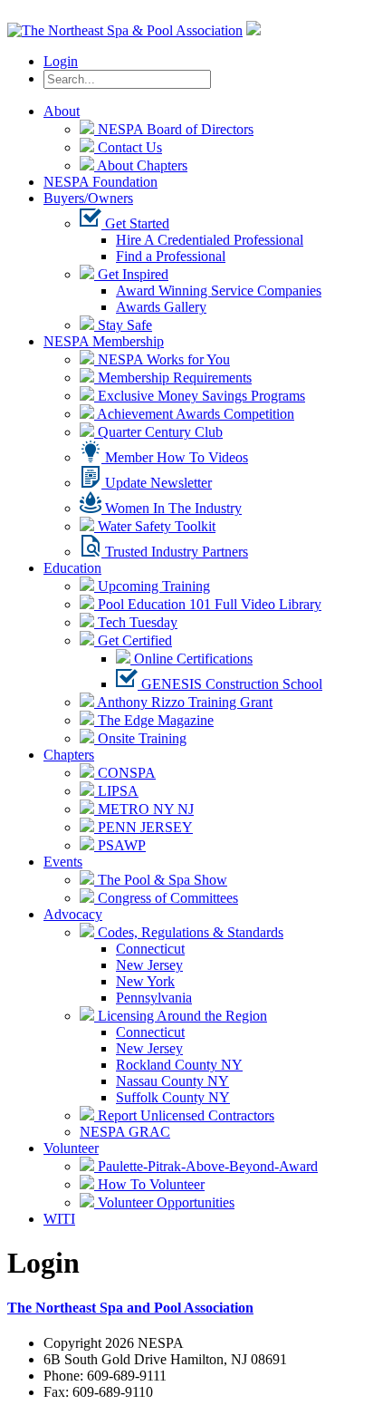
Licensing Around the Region (180, 1015)
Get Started (135, 223)
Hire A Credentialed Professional (209, 239)
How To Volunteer (149, 1184)
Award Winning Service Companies (218, 290)
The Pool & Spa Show (160, 879)
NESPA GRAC (125, 1131)
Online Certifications (191, 658)
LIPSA (116, 791)
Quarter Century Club (158, 432)
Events (62, 861)
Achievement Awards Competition (194, 414)
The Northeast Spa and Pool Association (130, 1307)
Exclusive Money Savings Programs (199, 395)
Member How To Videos (174, 457)
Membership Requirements (173, 377)
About (61, 111)
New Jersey (149, 965)
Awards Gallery (161, 307)
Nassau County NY (172, 1081)
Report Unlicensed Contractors (184, 1115)
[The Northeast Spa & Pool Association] (125, 30)
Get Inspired (131, 274)
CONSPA (125, 772)
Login (60, 61)
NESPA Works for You (162, 359)
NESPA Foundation (100, 181)
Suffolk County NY (173, 1097)
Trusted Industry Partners (174, 551)
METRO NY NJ (144, 809)
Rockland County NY (179, 1064)
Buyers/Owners (88, 198)
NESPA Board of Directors (173, 129)
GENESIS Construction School (230, 684)
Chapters (68, 754)
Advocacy (72, 914)
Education (72, 568)
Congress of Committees (166, 898)
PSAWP (120, 845)
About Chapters (140, 165)
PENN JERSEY (143, 827)
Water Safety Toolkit (154, 526)
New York (145, 981)
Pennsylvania (154, 997)
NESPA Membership (103, 341)
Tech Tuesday (135, 622)
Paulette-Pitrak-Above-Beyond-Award (206, 1166)
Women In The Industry (171, 508)
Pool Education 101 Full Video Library (207, 604)
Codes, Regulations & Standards (188, 932)
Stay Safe (123, 325)
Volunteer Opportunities (164, 1202)
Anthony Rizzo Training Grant (183, 702)
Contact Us (128, 147)
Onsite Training (140, 738)
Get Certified (133, 640)
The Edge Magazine (154, 720)
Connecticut (150, 948)
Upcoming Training (152, 586)
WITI (59, 1218)
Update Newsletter (156, 482)
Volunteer (71, 1148)
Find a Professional (170, 256)
